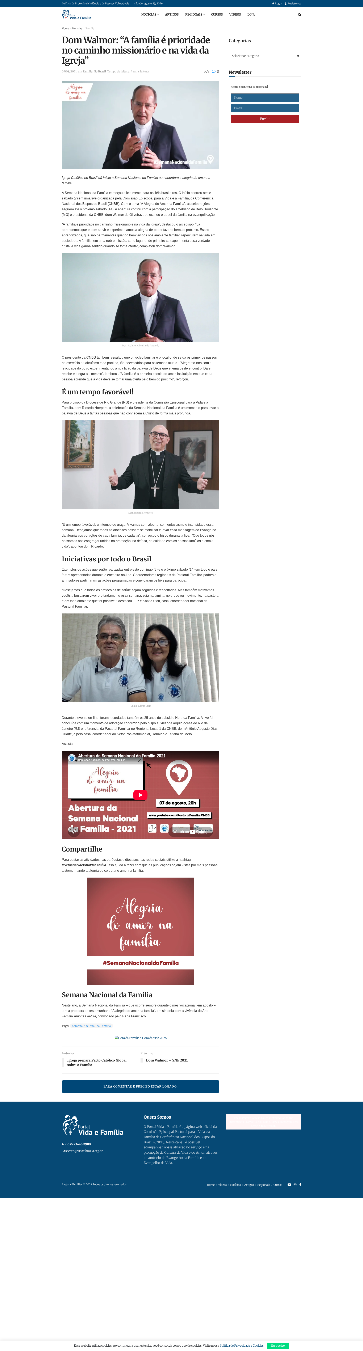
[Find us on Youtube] (289, 1184)
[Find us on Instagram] (295, 1184)
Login (278, 3)
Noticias (77, 28)
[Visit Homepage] (77, 14)
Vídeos (235, 14)
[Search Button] (299, 14)
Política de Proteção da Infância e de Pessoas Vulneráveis (95, 3)
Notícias (148, 14)
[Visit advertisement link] (140, 1037)
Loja (251, 14)
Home (65, 28)
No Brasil (100, 71)
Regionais (193, 14)
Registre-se (294, 3)
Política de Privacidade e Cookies (242, 1345)
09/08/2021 (69, 71)
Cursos (217, 14)
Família (89, 28)
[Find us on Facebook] (300, 1184)
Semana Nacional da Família (91, 1025)
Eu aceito (278, 1345)
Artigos (172, 14)
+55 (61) (78, 1144)
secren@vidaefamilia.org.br (84, 1151)
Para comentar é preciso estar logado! (141, 1086)
